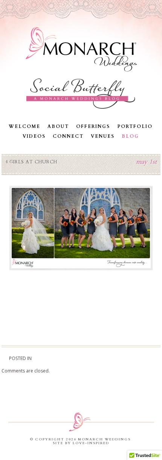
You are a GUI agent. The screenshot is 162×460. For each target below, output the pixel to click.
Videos (34, 136)
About (58, 126)
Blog (130, 136)
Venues (103, 136)
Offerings (93, 126)
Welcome (24, 126)
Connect (68, 136)
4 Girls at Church (31, 162)
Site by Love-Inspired (81, 443)
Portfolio (135, 126)
